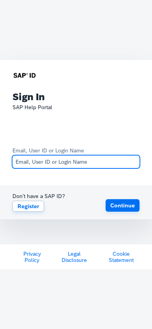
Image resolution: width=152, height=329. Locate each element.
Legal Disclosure (74, 257)
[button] (123, 205)
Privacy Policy (32, 257)
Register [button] (28, 206)
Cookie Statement (121, 257)
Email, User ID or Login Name (48, 150)
